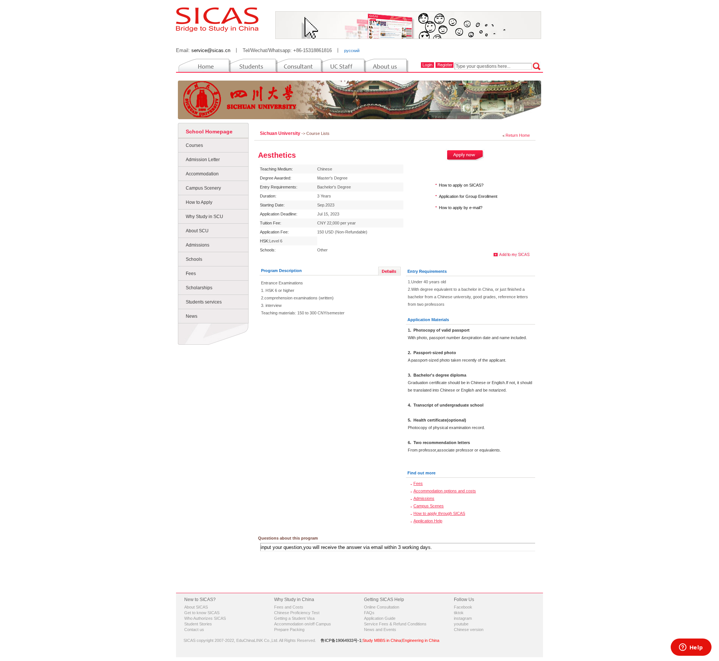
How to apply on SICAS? (461, 185)
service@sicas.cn (210, 50)
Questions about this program (288, 538)
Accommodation (202, 173)
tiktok (459, 612)
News (191, 316)
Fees (191, 273)
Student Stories (198, 624)
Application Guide (379, 618)
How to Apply (199, 202)
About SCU (197, 230)
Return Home (518, 135)
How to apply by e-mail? (460, 207)
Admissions (197, 245)
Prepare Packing (289, 629)
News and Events (380, 629)
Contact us (194, 629)
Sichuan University (280, 133)
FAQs (369, 612)
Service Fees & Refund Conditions (395, 624)
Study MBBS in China (381, 640)
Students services (204, 302)
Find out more (421, 473)
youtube (461, 624)
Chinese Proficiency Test (296, 612)
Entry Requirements (427, 271)
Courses (194, 145)
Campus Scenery (203, 188)
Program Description (281, 270)
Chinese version (468, 629)
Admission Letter (203, 159)
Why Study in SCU (204, 216)
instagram (463, 618)
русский (352, 50)
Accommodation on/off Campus (302, 624)
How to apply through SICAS (439, 513)
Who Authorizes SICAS (205, 618)
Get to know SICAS (201, 612)
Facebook (463, 607)
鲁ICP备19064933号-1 (341, 640)
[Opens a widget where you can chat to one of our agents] (691, 648)
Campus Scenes (428, 506)
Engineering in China (420, 640)
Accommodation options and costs (444, 491)
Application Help (427, 521)
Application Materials (428, 319)
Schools (194, 259)
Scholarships (199, 287)
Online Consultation (381, 607)
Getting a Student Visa (294, 618)
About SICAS (196, 607)
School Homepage (209, 132)
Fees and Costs (288, 607)
